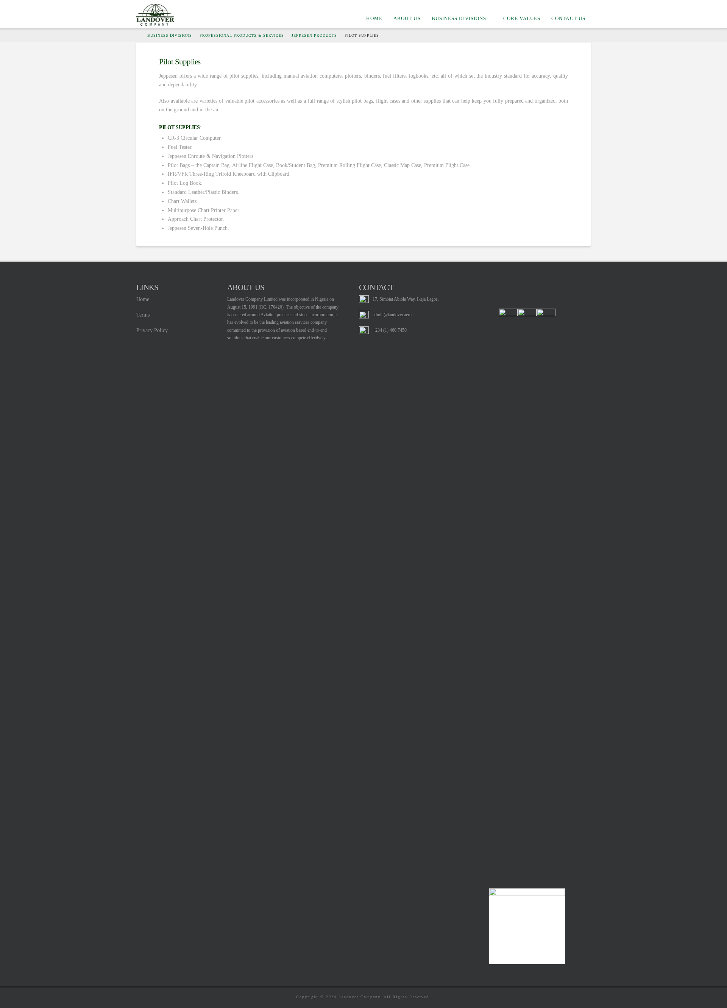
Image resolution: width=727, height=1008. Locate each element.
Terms (143, 315)
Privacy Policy (152, 330)
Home (142, 299)
